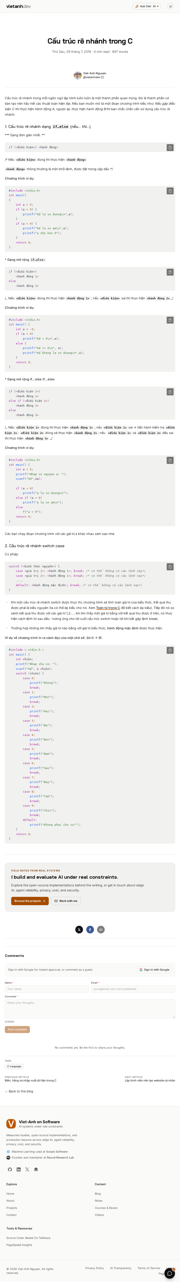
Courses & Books (106, 1208)
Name (9, 982)
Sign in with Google (156, 969)
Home (10, 1193)
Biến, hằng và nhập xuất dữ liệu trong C (30, 1080)
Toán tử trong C (108, 608)
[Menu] (170, 6)
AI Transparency (120, 1268)
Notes (99, 1200)
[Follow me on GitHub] (9, 1169)
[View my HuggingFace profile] (35, 1169)
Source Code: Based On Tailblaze (28, 1238)
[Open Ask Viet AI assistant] (169, 1273)
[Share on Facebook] (90, 929)
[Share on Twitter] (79, 929)
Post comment (17, 1029)
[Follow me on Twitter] (27, 1169)
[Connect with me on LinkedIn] (18, 1169)
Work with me (68, 901)
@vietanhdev (91, 77)
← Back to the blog (19, 1091)
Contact (11, 1215)
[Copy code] (170, 147)
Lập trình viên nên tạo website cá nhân (150, 1080)
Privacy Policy (94, 1268)
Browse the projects (27, 901)
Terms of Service (149, 1268)
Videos (99, 1215)
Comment (11, 996)
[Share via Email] (101, 929)
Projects (11, 1208)
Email (95, 982)
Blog (98, 1193)
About (10, 1200)
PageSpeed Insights (19, 1245)
